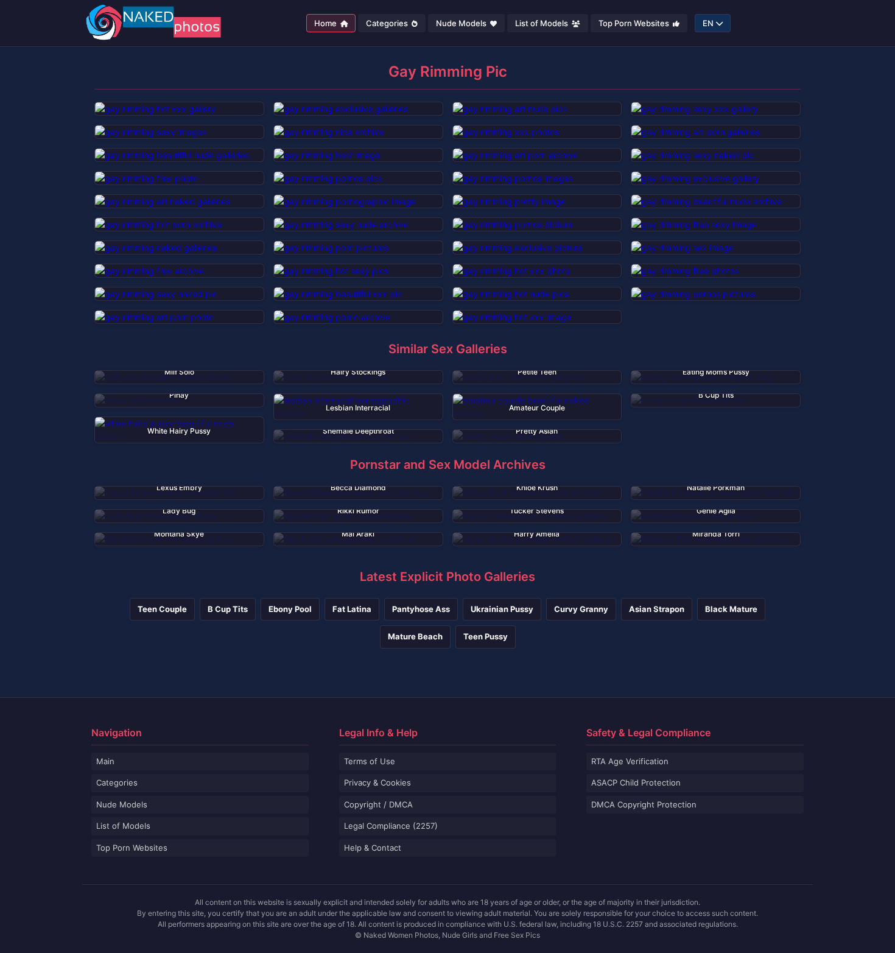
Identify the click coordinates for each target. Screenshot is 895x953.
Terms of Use (369, 761)
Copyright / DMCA (378, 804)
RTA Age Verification (630, 761)
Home (326, 23)
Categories (388, 23)
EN (708, 23)
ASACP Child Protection (636, 782)
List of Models (542, 23)
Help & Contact (372, 848)
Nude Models (462, 23)
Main (105, 761)
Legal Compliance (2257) (391, 826)
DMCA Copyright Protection (644, 804)
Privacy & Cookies (377, 782)
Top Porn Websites (634, 23)
